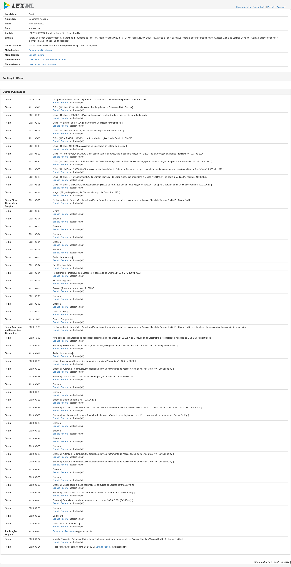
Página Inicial (259, 6)
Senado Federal (36, 54)
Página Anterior (243, 6)
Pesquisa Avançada (276, 6)
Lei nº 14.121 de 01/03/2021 (42, 64)
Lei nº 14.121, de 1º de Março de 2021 (47, 59)
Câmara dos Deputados (40, 50)
